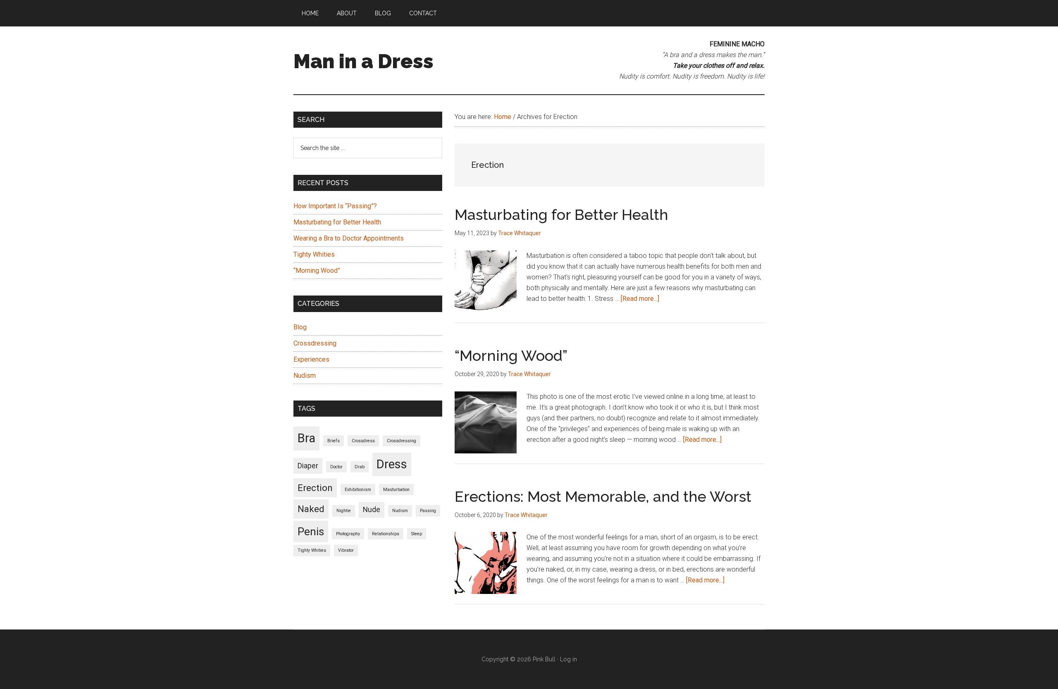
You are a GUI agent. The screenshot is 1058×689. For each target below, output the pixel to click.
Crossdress (363, 440)
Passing (428, 510)
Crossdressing (314, 343)
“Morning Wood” (511, 355)
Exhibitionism (358, 489)
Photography (348, 533)
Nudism (304, 375)
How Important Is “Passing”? (335, 206)
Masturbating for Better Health (561, 214)
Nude (371, 509)
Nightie (343, 510)
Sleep (416, 533)
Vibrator (346, 550)
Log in (568, 659)
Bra (306, 438)
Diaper (308, 466)
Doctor (336, 467)
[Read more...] (640, 299)
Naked (311, 508)
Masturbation (396, 489)
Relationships (385, 533)
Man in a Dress (363, 61)
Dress (391, 464)
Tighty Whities (314, 254)
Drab (360, 467)
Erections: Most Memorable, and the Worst (603, 496)
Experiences (311, 359)
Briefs (333, 440)
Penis (311, 531)
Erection (315, 487)
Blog (300, 327)
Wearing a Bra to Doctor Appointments (348, 238)
